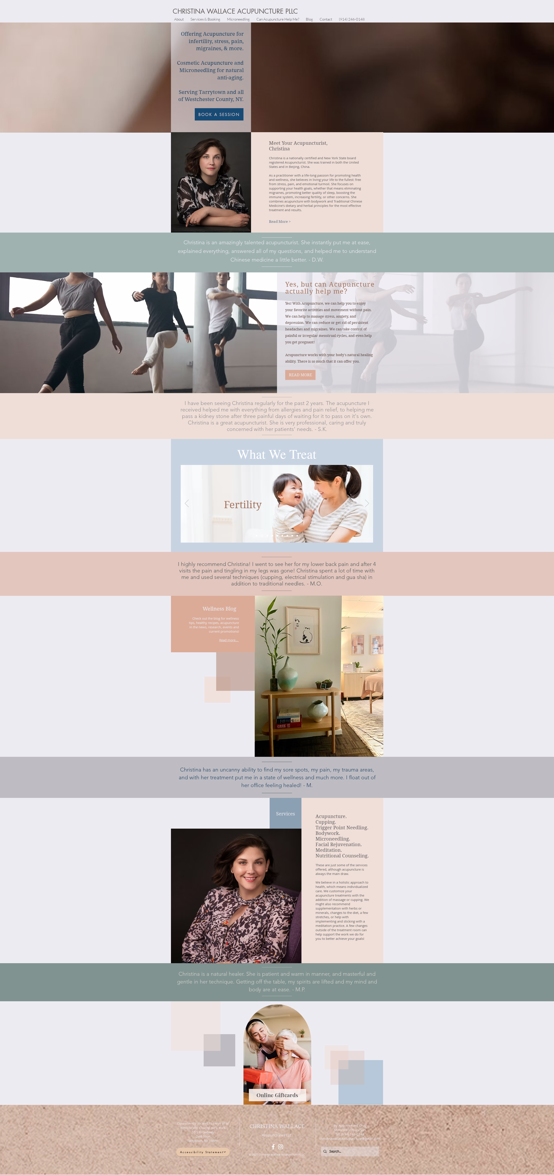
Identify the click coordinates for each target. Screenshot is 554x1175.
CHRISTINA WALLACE (277, 1126)
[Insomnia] (266, 535)
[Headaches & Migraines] (287, 535)
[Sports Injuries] (297, 535)
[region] (277, 1053)
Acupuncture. (331, 816)
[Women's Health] (256, 535)
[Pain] (292, 535)
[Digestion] (272, 535)
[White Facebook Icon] (273, 1146)
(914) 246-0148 (352, 1134)
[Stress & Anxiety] (277, 535)
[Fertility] (261, 535)
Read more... (228, 640)
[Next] (367, 504)
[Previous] (187, 504)
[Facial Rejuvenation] (282, 535)
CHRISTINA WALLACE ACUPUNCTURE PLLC (235, 11)
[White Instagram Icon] (280, 1146)
